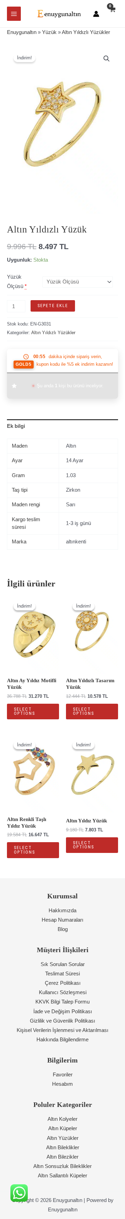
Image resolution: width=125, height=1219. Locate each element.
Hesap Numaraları (62, 920)
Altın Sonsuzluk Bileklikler (62, 1166)
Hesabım (62, 1084)
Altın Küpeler (62, 1128)
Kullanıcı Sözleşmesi (62, 992)
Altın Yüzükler (62, 1138)
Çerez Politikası (63, 983)
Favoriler (63, 1074)
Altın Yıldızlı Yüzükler (86, 32)
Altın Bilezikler (62, 1157)
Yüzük (49, 32)
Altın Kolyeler (62, 1119)
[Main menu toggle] (14, 13)
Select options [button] (24, 711)
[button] (106, 58)
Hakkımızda (62, 910)
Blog (63, 929)
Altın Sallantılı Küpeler (62, 1175)
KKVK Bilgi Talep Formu (62, 1002)
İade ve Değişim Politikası (62, 1011)
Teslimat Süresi (62, 973)
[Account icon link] (96, 14)
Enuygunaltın (21, 32)
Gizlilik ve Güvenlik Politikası (62, 1021)
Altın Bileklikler (62, 1147)
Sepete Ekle (53, 305)
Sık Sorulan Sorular (63, 964)
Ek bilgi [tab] (16, 426)
